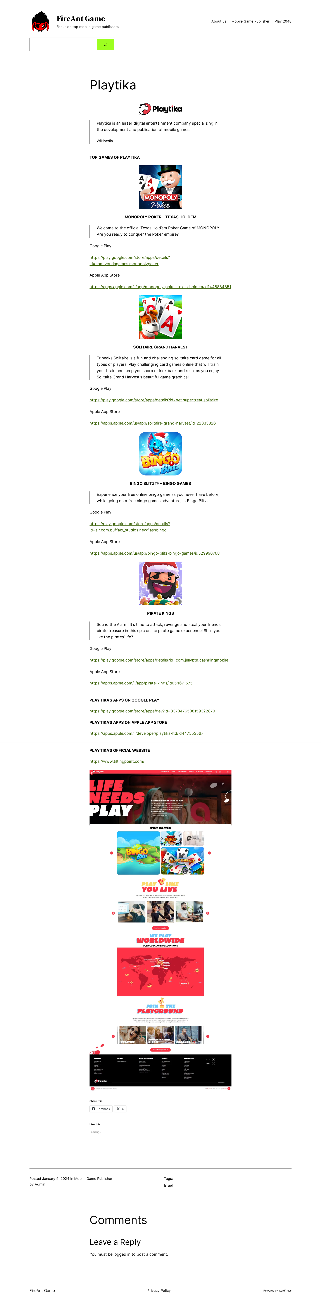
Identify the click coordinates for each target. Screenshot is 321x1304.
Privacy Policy (159, 1290)
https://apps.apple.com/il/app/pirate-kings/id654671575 (141, 683)
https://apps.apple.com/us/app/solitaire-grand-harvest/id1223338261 (153, 423)
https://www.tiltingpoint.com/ (117, 761)
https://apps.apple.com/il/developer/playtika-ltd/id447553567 (146, 733)
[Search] (105, 44)
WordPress (285, 1290)
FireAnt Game (81, 18)
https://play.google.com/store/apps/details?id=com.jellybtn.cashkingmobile (159, 660)
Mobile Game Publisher (93, 1178)
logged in (122, 1254)
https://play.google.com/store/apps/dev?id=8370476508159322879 (152, 711)
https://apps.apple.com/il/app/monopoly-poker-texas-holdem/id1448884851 (160, 286)
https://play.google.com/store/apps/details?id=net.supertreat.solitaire (154, 400)
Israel (168, 1185)
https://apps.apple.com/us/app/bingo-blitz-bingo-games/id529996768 (155, 553)
